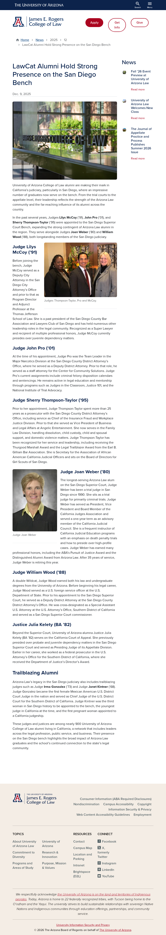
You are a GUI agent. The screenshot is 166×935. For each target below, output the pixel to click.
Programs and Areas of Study (23, 865)
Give (139, 23)
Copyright (144, 804)
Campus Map (82, 848)
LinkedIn (108, 870)
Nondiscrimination (86, 804)
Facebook (109, 842)
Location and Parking (82, 856)
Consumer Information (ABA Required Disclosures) (115, 799)
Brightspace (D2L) (81, 874)
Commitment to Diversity (24, 854)
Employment (142, 815)
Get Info (117, 25)
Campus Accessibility (118, 804)
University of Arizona (51, 844)
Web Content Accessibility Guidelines (103, 815)
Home (25, 40)
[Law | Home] (47, 21)
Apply (94, 23)
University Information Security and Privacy (83, 925)
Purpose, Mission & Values (54, 865)
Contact (79, 842)
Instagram (109, 863)
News (40, 40)
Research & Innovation (50, 854)
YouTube (108, 876)
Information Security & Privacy (130, 809)
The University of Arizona (115, 930)
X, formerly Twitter (103, 852)
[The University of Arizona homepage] (39, 5)
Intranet (78, 865)
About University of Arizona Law (24, 844)
